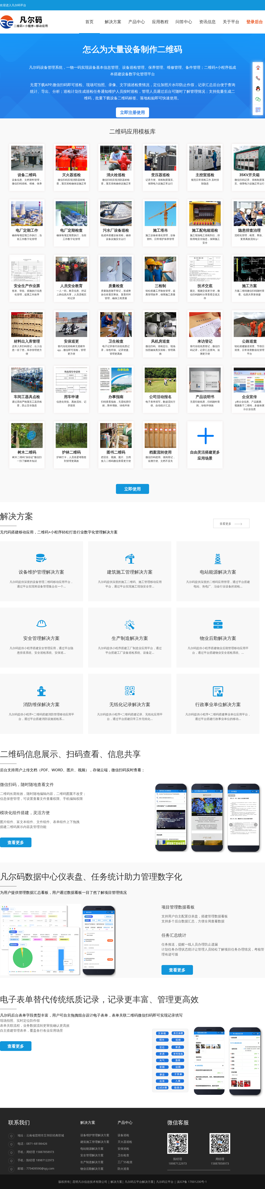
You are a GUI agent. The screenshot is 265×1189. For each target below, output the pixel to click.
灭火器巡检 (125, 1142)
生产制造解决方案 (92, 1162)
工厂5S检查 (125, 1162)
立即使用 (132, 489)
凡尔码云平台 (164, 1182)
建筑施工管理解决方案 (94, 1142)
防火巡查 (123, 1169)
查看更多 (15, 842)
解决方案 (116, 1182)
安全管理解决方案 (92, 1155)
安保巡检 (123, 1148)
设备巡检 (123, 1135)
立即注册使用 (132, 112)
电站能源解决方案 (92, 1148)
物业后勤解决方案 (92, 1169)
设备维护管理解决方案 (94, 1135)
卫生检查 (123, 1155)
